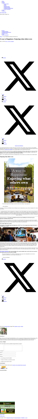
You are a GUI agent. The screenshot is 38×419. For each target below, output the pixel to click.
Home (1, 36)
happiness (15, 326)
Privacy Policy (2, 414)
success (19, 326)
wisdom (22, 326)
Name (1, 352)
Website (1, 356)
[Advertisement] (19, 22)
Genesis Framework (17, 417)
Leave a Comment (11, 41)
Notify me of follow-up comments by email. (8, 359)
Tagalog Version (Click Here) (19, 145)
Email (1, 354)
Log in (26, 417)
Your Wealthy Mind (3, 12)
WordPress (23, 417)
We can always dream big (4, 251)
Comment (2, 350)
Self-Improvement (7, 326)
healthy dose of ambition (9, 149)
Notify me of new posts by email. (6, 361)
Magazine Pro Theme (9, 417)
